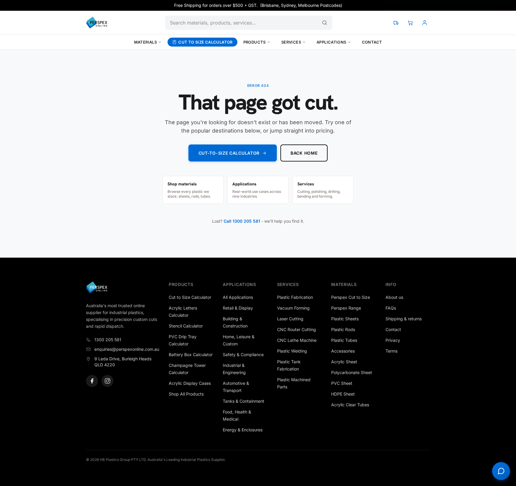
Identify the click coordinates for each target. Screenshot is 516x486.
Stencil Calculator (186, 325)
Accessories (343, 350)
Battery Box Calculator (191, 354)
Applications (331, 42)
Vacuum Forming (293, 307)
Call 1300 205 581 (242, 221)
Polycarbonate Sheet (351, 372)
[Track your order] (396, 22)
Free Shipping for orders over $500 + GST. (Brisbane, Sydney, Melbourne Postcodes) (258, 5)
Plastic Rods (343, 329)
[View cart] (410, 22)
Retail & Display (238, 307)
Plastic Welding (292, 350)
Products (254, 42)
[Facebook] (92, 381)
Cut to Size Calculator (205, 42)
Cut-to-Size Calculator (229, 153)
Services (291, 42)
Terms (391, 350)
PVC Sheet (341, 383)
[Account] (424, 22)
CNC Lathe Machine (297, 340)
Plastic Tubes (344, 340)
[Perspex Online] (96, 23)
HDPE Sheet (343, 393)
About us (394, 297)
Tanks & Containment (243, 401)
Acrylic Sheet (344, 361)
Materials (145, 42)
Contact (372, 42)
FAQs (391, 307)
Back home (304, 153)
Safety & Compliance (243, 354)
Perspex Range (346, 307)
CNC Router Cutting (296, 329)
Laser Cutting (290, 318)
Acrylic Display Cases (190, 383)
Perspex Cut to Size (350, 297)
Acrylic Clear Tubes (350, 404)
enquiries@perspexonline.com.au (126, 349)
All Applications (238, 297)
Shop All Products (186, 393)
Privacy (393, 340)
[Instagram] (107, 381)
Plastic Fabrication (295, 297)
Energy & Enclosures (242, 429)
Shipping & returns (404, 318)
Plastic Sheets (345, 318)
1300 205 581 (107, 339)
